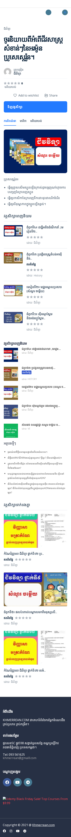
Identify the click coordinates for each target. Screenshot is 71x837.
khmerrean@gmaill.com (19, 758)
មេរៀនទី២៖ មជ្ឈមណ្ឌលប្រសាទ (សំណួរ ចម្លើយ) (44, 289)
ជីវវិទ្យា (7, 28)
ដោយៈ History (34, 275)
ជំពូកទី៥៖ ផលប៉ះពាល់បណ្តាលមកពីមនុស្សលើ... (30, 612)
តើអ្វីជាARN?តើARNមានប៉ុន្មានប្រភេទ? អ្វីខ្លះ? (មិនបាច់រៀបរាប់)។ (35, 457)
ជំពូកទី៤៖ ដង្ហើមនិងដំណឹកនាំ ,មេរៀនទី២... (45, 229)
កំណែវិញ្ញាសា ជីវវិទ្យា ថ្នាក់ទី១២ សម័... (25, 670)
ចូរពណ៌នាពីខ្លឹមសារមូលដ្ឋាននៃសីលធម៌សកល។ (27, 452)
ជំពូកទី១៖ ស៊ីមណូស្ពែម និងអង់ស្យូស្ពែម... (39, 316)
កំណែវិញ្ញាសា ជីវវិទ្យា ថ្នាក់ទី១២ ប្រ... (24, 554)
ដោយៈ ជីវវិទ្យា (11, 565)
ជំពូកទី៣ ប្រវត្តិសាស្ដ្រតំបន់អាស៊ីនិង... (44, 256)
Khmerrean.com (43, 825)
